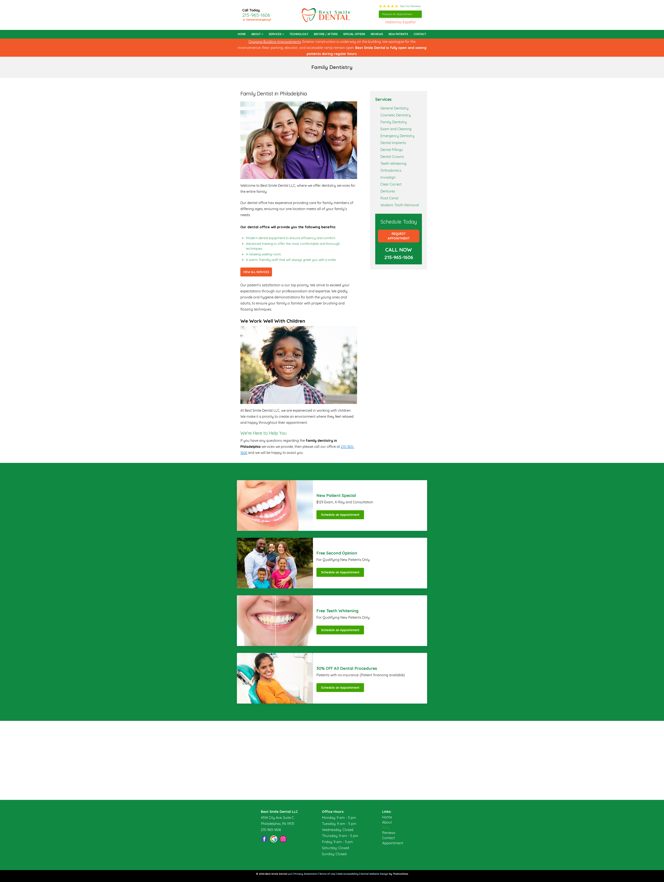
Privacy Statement (305, 873)
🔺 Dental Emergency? (256, 19)
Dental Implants (393, 143)
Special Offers (354, 34)
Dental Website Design (374, 873)
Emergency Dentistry (397, 136)
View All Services (256, 272)
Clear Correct (391, 184)
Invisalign (388, 177)
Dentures (387, 191)
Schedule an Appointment (340, 515)
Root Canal (389, 198)
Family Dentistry (393, 122)
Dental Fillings (391, 149)
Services (275, 34)
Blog (386, 827)
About (256, 34)
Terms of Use (327, 873)
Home (242, 34)
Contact (420, 34)
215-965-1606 (256, 15)
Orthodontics (390, 170)
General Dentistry (394, 108)
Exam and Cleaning (396, 129)
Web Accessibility (347, 873)
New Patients (398, 34)
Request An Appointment (397, 14)
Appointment (392, 843)
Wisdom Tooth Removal (399, 205)
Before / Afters (326, 34)
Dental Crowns (392, 156)
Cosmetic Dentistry (395, 115)
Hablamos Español (400, 22)
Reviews (377, 34)
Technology (298, 34)
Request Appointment (399, 236)
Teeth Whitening (393, 163)
